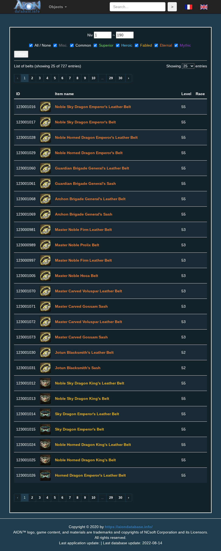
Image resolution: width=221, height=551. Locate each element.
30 (120, 78)
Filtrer (21, 54)
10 (93, 78)
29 (111, 78)
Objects (56, 7)
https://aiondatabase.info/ (129, 527)
